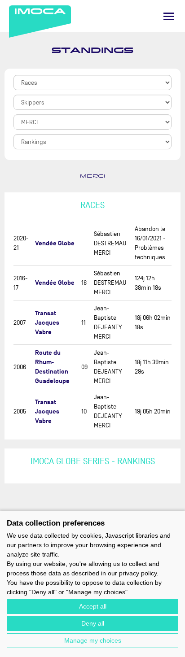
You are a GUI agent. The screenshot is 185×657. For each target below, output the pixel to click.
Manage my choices (92, 640)
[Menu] (168, 16)
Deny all (92, 623)
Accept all (92, 606)
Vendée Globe (55, 243)
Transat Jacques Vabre (47, 322)
